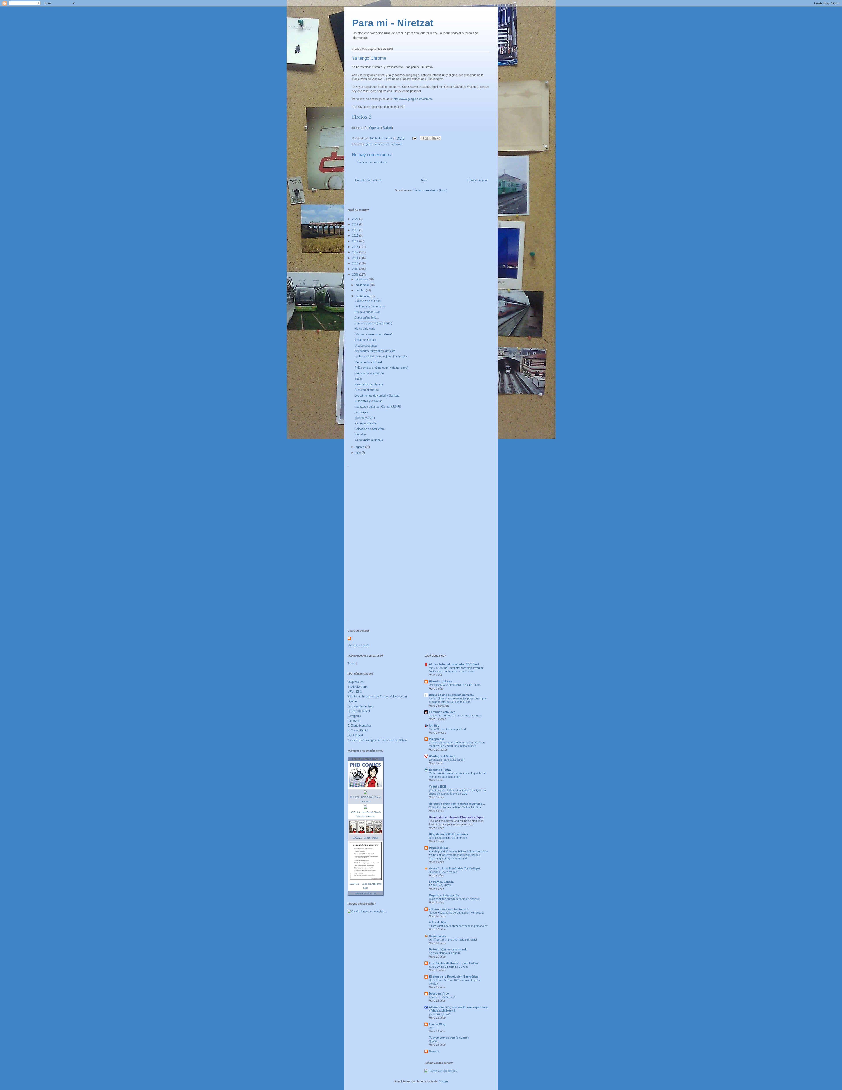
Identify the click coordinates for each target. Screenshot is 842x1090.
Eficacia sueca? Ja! (367, 312)
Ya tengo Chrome (365, 423)
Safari (387, 128)
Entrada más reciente (368, 180)
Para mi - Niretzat (392, 23)
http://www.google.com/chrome (413, 99)
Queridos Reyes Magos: (443, 872)
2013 (355, 246)
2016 (355, 230)
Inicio (424, 180)
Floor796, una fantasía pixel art (447, 729)
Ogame (352, 701)
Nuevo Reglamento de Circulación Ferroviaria (456, 912)
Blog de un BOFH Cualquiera (448, 834)
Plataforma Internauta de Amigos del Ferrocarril (377, 696)
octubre (361, 290)
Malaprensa (436, 739)
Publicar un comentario (372, 162)
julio (359, 452)
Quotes (433, 1041)
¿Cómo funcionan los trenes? (449, 909)
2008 (355, 274)
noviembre (363, 285)
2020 (355, 219)
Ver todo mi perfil (358, 645)
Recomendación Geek (369, 362)
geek (369, 144)
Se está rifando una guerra (445, 953)
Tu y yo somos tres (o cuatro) (449, 1037)
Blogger (443, 1081)
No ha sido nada (365, 328)
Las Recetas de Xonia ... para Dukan (453, 963)
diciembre (362, 279)
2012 (355, 252)
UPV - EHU (355, 691)
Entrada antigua (477, 180)
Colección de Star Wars (370, 429)
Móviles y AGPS (365, 417)
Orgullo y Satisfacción (444, 895)
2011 (355, 258)
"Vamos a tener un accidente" (373, 334)
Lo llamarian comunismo (370, 306)
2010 (355, 263)
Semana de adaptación (369, 373)
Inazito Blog (437, 1024)
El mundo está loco (442, 712)
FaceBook (354, 720)
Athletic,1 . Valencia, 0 (442, 997)
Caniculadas (437, 936)
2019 (355, 224)
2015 (355, 235)
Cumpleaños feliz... (367, 317)
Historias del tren (440, 681)
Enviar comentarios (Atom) (430, 190)
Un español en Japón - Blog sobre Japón (456, 817)
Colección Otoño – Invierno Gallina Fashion (455, 807)
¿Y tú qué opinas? (440, 1014)
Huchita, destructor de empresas (448, 837)
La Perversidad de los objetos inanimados (381, 356)
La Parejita (361, 412)
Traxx (358, 379)
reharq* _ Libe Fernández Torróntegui (454, 868)
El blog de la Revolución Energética (453, 976)
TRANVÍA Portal (358, 686)
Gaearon (434, 1051)
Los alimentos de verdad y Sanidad (377, 395)
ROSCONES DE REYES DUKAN (448, 966)
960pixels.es (356, 682)
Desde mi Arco (439, 993)
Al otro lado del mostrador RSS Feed (454, 664)
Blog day (360, 434)
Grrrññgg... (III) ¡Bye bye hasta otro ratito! (453, 939)
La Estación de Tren (360, 706)
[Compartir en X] (430, 138)
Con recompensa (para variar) (373, 323)
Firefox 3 (361, 117)
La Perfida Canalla (441, 881)
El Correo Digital (358, 730)
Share (351, 663)
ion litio (434, 725)
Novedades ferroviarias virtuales (375, 351)
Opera (374, 128)
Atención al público (367, 389)
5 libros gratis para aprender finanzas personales (458, 926)
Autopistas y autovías (368, 401)
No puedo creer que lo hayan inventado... (457, 803)
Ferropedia (354, 716)
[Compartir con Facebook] (434, 138)
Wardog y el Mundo (442, 756)
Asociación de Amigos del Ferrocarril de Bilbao (377, 740)
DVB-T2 (433, 1027)
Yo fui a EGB (437, 786)
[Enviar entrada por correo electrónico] (414, 138)
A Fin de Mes (438, 922)
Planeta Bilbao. (439, 847)
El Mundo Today (440, 769)
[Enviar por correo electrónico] (422, 138)
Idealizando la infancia (369, 384)
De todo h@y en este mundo (448, 949)
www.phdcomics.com (365, 893)
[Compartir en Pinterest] (439, 138)
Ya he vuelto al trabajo (369, 440)
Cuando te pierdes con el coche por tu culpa (455, 715)
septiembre (363, 296)
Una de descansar (366, 345)
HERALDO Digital (359, 711)
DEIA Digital (355, 735)
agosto (360, 447)
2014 (355, 241)
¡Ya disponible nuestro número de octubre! (454, 899)
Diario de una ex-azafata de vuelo (451, 695)
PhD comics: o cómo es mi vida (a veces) (381, 367)
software (396, 144)
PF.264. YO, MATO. (440, 885)
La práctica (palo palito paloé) (446, 759)
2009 (355, 269)
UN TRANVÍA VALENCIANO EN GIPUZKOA (455, 685)
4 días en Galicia (365, 339)
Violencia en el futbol (368, 301)
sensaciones (382, 144)
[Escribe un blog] (426, 138)
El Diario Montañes (360, 725)
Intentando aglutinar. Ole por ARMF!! (378, 406)
